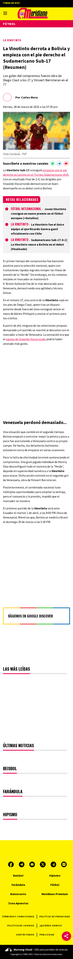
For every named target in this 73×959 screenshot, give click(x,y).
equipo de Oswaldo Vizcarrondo (26, 339)
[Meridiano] (33, 13)
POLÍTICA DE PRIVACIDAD (54, 916)
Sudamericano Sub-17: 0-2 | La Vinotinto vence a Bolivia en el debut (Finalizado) (39, 244)
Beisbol (18, 875)
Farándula (18, 885)
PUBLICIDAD (46, 934)
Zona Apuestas (18, 903)
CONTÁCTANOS (25, 934)
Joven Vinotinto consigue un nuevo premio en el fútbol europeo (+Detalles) (38, 213)
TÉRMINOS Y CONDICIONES (18, 916)
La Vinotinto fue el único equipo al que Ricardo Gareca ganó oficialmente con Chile (37, 229)
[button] (66, 936)
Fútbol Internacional (26, 209)
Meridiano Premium (55, 894)
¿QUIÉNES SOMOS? (50, 925)
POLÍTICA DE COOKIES (20, 925)
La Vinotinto (12, 40)
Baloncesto (18, 894)
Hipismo (54, 875)
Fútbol (9, 24)
